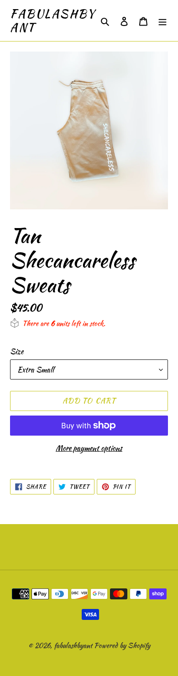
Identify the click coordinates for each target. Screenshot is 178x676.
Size (16, 351)
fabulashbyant (52, 20)
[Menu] (162, 20)
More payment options (89, 448)
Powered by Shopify (122, 645)
